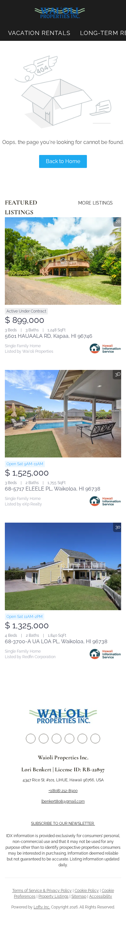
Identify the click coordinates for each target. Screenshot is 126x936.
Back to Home (63, 161)
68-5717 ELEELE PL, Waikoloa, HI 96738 (52, 489)
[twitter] (43, 738)
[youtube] (82, 738)
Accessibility (100, 896)
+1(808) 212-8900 (63, 790)
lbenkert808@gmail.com (63, 801)
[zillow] (56, 738)
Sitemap (78, 896)
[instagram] (69, 738)
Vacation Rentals (39, 33)
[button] (59, 12)
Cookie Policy (87, 890)
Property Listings (53, 896)
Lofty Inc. (42, 907)
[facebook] (31, 738)
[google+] (95, 738)
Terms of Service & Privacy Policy (42, 890)
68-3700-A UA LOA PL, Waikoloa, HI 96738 (56, 641)
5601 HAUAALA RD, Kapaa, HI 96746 (48, 336)
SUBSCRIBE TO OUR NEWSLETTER (63, 823)
